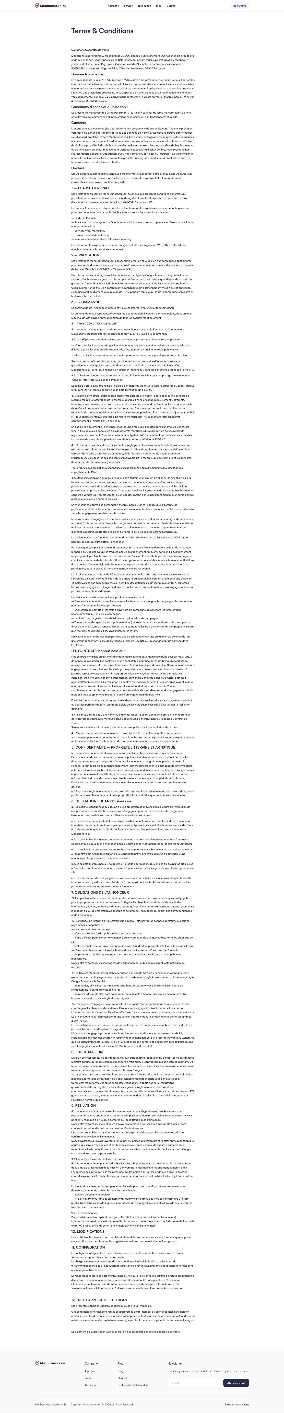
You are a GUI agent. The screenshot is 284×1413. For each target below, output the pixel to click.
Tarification (91, 1385)
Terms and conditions (237, 1404)
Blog (159, 5)
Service (128, 5)
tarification (144, 5)
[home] (50, 5)
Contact (171, 5)
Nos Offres (239, 5)
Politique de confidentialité (133, 1385)
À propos (113, 5)
